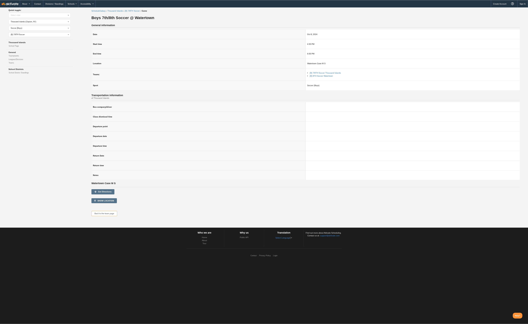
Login (275, 255)
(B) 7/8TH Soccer (132, 11)
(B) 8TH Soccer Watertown (321, 76)
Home (204, 237)
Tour (204, 243)
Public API (244, 237)
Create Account (499, 4)
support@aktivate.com (330, 235)
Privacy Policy (265, 255)
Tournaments (14, 56)
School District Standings (19, 73)
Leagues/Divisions (16, 59)
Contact (37, 4)
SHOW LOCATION (105, 201)
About (204, 240)
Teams (11, 63)
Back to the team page (104, 213)
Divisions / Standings (54, 4)
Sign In (523, 4)
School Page (14, 46)
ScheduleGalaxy (98, 11)
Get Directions (103, 192)
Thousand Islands (115, 11)
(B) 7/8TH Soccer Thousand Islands (325, 73)
